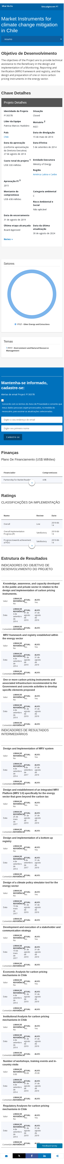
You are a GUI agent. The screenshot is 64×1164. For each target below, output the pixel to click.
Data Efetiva (40, 142)
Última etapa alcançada (17, 225)
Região (37, 170)
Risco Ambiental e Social (43, 203)
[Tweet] (19, 1156)
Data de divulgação (44, 132)
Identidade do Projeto (16, 111)
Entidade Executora (44, 159)
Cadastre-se (13, 437)
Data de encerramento (16, 215)
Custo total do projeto (17, 160)
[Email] (6, 1156)
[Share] (31, 1156)
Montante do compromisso (11, 193)
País (6, 132)
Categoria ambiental (44, 191)
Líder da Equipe (12, 121)
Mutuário (39, 122)
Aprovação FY (12, 181)
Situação (38, 111)
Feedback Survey (49, 1145)
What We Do (7, 6)
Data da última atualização (41, 227)
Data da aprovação (14, 142)
